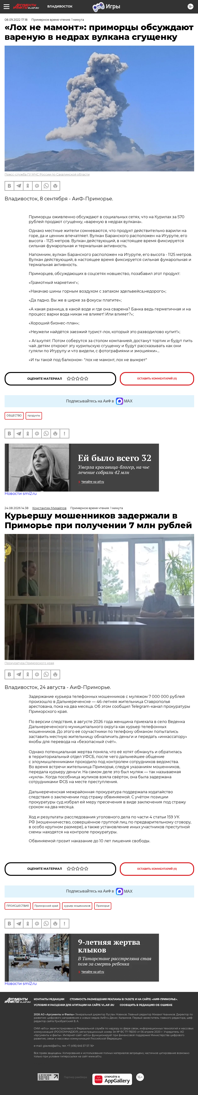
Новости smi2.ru (21, 493)
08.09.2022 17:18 (16, 19)
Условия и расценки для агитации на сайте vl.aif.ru (74, 1005)
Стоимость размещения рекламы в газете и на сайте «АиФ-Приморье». (124, 999)
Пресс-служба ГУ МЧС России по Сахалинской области (47, 174)
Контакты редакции (49, 999)
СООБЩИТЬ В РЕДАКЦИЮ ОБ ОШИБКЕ (146, 1005)
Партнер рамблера (75, 1077)
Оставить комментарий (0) (157, 378)
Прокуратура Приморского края (29, 663)
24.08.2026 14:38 (16, 508)
